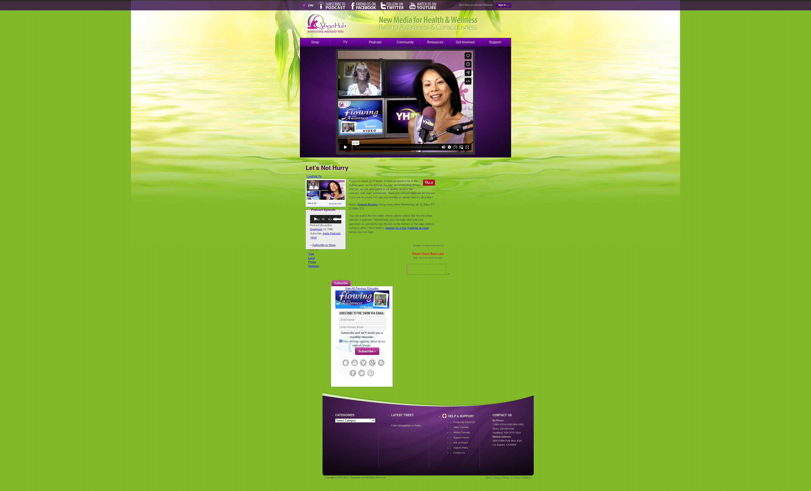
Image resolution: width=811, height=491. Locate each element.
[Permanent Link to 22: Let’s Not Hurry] (326, 198)
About (488, 477)
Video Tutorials (461, 427)
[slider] (336, 219)
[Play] (315, 219)
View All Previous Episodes (362, 288)
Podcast (375, 42)
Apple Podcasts (332, 233)
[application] (325, 219)
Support (495, 42)
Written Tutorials (461, 432)
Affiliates (527, 477)
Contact (517, 477)
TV (345, 42)
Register (488, 5)
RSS (314, 238)
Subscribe (341, 283)
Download (316, 229)
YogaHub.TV (314, 176)
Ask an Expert (460, 442)
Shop (315, 42)
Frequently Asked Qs (464, 422)
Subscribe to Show (323, 245)
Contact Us (459, 452)
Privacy (506, 477)
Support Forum (461, 437)
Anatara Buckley (368, 204)
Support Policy (460, 447)
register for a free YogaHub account (407, 228)
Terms (497, 477)
